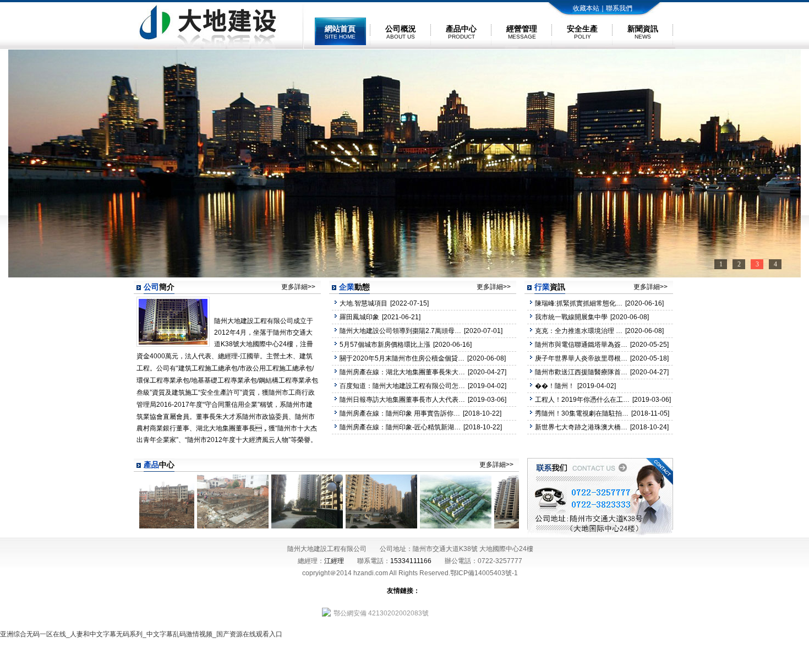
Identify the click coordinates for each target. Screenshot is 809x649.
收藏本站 (586, 8)
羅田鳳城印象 (359, 317)
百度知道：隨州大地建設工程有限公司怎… (402, 386)
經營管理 (521, 32)
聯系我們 (619, 8)
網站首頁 (340, 32)
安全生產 (582, 32)
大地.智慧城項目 (363, 303)
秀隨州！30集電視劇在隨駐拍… (581, 413)
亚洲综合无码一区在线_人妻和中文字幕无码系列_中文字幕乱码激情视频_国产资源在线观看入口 (141, 634)
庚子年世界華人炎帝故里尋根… (581, 358)
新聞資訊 (642, 32)
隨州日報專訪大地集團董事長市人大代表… (402, 399)
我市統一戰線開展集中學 (571, 317)
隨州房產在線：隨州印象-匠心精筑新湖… (400, 427)
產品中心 (461, 32)
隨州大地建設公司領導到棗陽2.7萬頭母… (400, 331)
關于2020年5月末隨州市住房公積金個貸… (402, 358)
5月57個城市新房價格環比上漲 (385, 344)
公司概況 (400, 32)
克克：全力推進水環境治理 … (578, 331)
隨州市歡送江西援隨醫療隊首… (581, 372)
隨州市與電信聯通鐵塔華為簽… (581, 344)
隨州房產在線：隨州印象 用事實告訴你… (400, 413)
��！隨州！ (555, 386)
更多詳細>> (298, 287)
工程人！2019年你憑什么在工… (582, 399)
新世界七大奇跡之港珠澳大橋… (581, 427)
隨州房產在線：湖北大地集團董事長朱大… (402, 372)
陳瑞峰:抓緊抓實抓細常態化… (578, 303)
